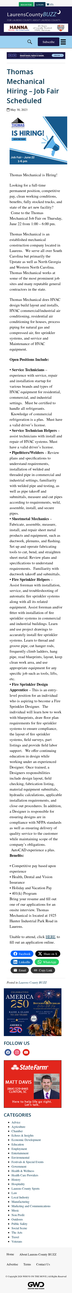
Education (18, 1144)
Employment (19, 1149)
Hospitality (18, 1184)
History (16, 1179)
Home (10, 1254)
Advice (16, 1122)
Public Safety (19, 1224)
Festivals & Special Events (28, 1162)
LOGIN (40, 4)
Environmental (20, 1157)
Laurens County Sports (26, 1188)
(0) (51, 4)
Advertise (12, 1264)
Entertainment (20, 1153)
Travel (15, 1237)
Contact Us (43, 1264)
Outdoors (17, 1219)
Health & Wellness (23, 1171)
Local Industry (20, 1197)
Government (19, 1166)
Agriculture (18, 1127)
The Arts (17, 1232)
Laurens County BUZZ (33, 982)
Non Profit (18, 1215)
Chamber (17, 1131)
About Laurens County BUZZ (37, 1254)
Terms (27, 1264)
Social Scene (19, 1228)
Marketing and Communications (31, 1206)
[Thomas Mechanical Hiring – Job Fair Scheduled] (40, 141)
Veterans (17, 1241)
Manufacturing (20, 1202)
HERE (50, 936)
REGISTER (26, 4)
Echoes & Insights (23, 1135)
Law (14, 1193)
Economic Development (26, 1140)
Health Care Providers (25, 1175)
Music (15, 1210)
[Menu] (63, 42)
